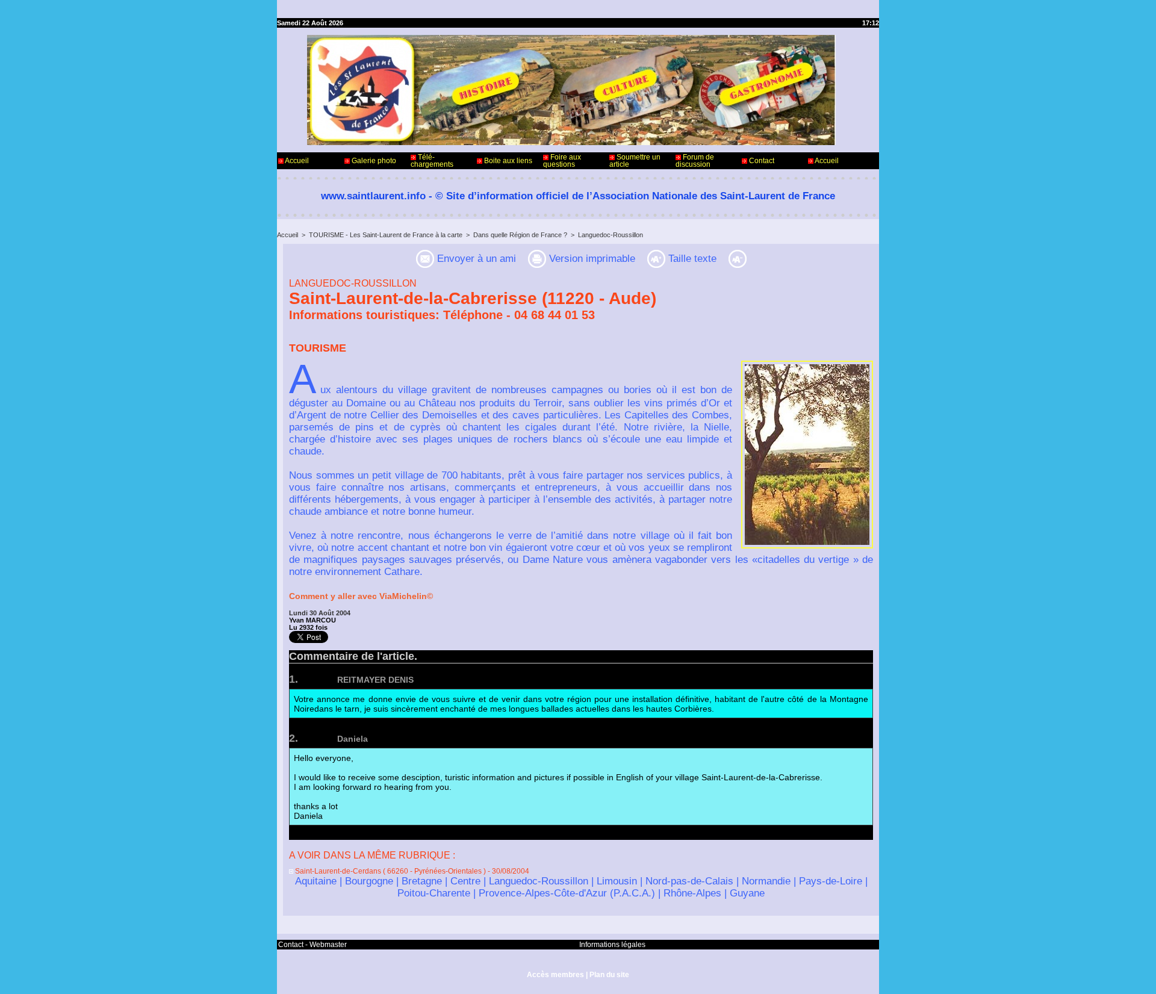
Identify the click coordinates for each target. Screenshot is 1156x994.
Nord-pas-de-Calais (689, 881)
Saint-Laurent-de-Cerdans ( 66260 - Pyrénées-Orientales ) (389, 871)
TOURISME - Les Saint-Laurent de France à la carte (385, 234)
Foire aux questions (562, 161)
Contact (760, 161)
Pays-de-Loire (830, 881)
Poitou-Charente (433, 893)
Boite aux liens (507, 161)
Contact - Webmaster (312, 944)
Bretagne (422, 881)
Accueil (296, 161)
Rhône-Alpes (692, 893)
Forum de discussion (695, 161)
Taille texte (690, 258)
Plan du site (609, 975)
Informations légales (612, 944)
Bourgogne (369, 881)
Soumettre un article (634, 161)
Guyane (747, 893)
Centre (465, 881)
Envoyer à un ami (475, 258)
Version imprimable (590, 258)
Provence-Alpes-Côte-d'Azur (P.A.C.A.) (567, 893)
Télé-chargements (432, 161)
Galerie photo (373, 161)
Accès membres (555, 975)
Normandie (766, 881)
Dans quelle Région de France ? (520, 234)
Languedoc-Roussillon (610, 234)
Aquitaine (316, 881)
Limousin (617, 881)
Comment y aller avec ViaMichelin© (361, 596)
